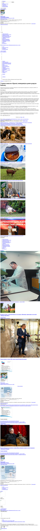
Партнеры (4, 4)
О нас (3, 46)
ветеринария (8, 119)
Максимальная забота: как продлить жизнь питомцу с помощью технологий (13, 422)
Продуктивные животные (6, 36)
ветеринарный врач (14, 119)
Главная (3, 74)
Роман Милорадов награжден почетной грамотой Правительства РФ (11, 235)
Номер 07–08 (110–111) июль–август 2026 (7, 18)
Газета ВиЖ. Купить (3, 464)
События (3, 72)
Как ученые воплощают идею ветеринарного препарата (9, 452)
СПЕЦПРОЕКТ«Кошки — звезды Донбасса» (5, 318)
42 (2, 401)
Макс (21, 117)
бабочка (4, 119)
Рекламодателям (5, 6)
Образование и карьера (6, 40)
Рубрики (4, 1)
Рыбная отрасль (5, 65)
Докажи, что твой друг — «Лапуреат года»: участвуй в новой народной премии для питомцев (16, 122)
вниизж (18, 119)
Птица (3, 64)
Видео (3, 42)
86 (2, 22)
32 (2, 483)
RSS (3, 519)
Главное (3, 61)
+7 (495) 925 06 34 (3, 508)
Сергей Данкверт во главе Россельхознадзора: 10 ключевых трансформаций (13, 125)
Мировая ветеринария (6, 245)
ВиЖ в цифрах (4, 71)
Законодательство (5, 33)
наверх (1, 491)
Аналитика (4, 41)
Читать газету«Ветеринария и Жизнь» (4, 17)
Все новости (4, 43)
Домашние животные (6, 37)
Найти (13, 2)
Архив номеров (5, 5)
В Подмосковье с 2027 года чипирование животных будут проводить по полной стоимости (15, 405)
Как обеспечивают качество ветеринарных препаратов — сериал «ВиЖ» (12, 301)
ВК (23, 117)
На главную (2, 237)
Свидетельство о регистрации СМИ (8, 520)
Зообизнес (4, 38)
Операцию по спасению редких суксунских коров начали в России (11, 124)
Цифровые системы (5, 35)
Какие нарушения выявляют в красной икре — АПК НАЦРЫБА (11, 123)
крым (21, 119)
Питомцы (2, 302)
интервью (2, 250)
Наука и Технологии (5, 66)
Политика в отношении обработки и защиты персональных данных (13, 521)
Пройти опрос (25, 120)
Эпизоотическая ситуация (6, 34)
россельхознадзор (25, 119)
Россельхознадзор (5, 47)
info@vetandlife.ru (3, 9)
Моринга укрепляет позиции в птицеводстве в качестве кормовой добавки (12, 217)
